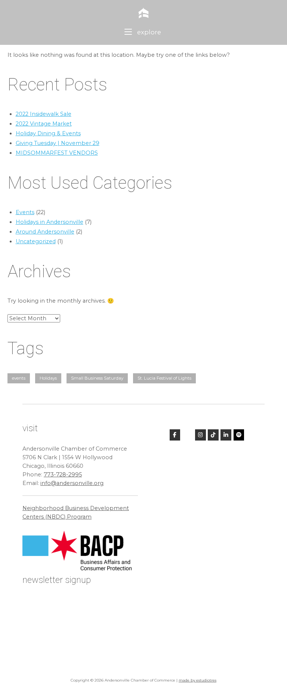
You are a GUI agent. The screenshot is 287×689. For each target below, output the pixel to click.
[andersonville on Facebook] (175, 435)
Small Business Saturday (97, 378)
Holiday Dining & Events (48, 133)
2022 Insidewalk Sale (43, 114)
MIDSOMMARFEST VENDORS (57, 152)
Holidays (48, 378)
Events (25, 212)
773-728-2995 (63, 474)
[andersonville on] (187, 435)
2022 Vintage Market (44, 123)
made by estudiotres (197, 680)
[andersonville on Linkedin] (225, 435)
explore (148, 32)
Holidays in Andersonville (49, 222)
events (18, 378)
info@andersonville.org (72, 483)
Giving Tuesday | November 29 (57, 143)
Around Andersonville (45, 231)
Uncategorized (36, 241)
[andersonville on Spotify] (239, 435)
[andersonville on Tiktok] (213, 435)
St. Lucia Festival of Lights (164, 378)
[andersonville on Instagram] (200, 435)
